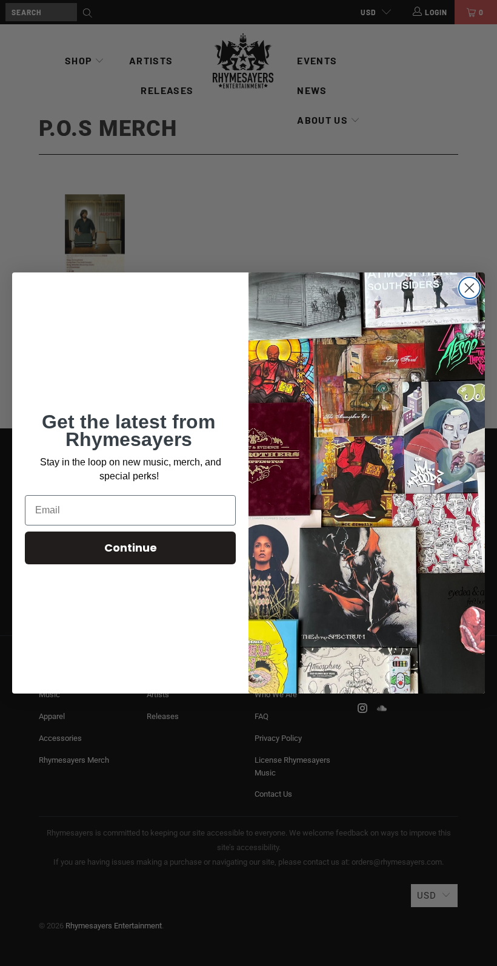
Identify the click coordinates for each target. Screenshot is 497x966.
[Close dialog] (469, 288)
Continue (130, 547)
